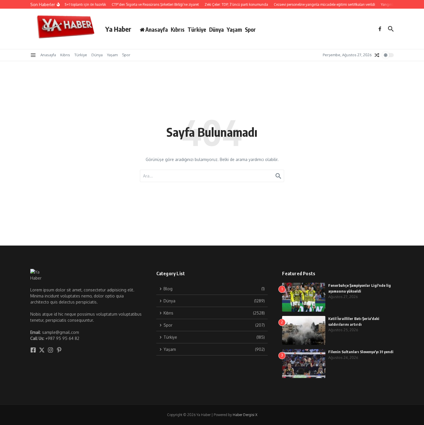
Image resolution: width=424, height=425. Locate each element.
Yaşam (234, 29)
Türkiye (196, 29)
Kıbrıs (178, 29)
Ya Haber (118, 29)
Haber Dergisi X (245, 415)
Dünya (216, 29)
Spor (250, 29)
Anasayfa (48, 55)
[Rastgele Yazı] (377, 55)
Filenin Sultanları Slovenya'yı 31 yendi (360, 351)
